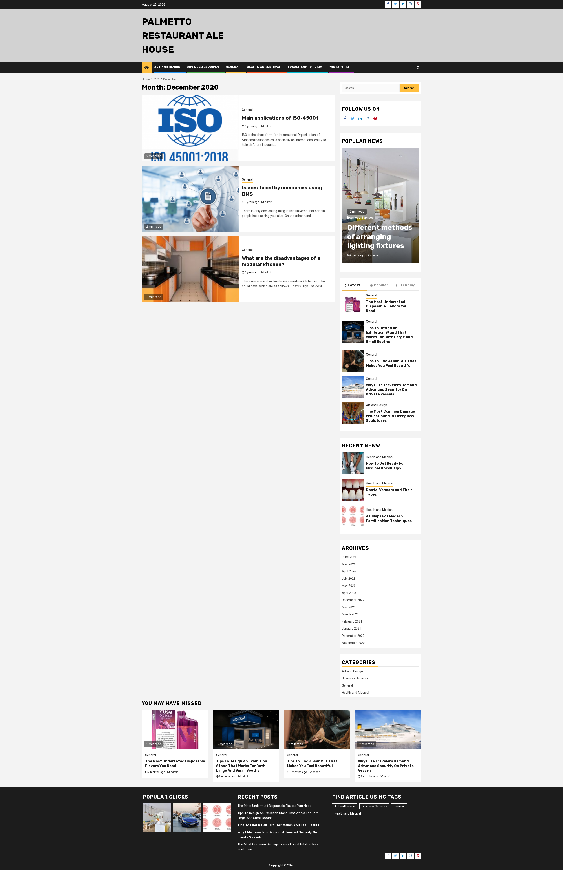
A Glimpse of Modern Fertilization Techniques (389, 518)
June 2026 (349, 557)
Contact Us (339, 67)
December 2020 (353, 636)
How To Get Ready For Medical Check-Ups (385, 465)
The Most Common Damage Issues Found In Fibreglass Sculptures (390, 416)
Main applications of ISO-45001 (280, 118)
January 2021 (351, 629)
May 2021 (349, 607)
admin (268, 126)
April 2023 (349, 593)
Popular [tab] (381, 285)
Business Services (203, 67)
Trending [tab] (407, 285)
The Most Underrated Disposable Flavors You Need (387, 306)
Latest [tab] (354, 285)
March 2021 (350, 614)
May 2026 (349, 564)
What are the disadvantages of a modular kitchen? (281, 261)
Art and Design (167, 67)
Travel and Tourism (304, 67)
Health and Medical (264, 67)
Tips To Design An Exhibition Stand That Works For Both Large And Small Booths (389, 335)
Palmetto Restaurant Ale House (183, 35)
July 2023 (348, 579)
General (233, 67)
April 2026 (349, 571)
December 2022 (353, 600)
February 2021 (352, 621)
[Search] (418, 67)
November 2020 (353, 643)
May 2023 (349, 586)
